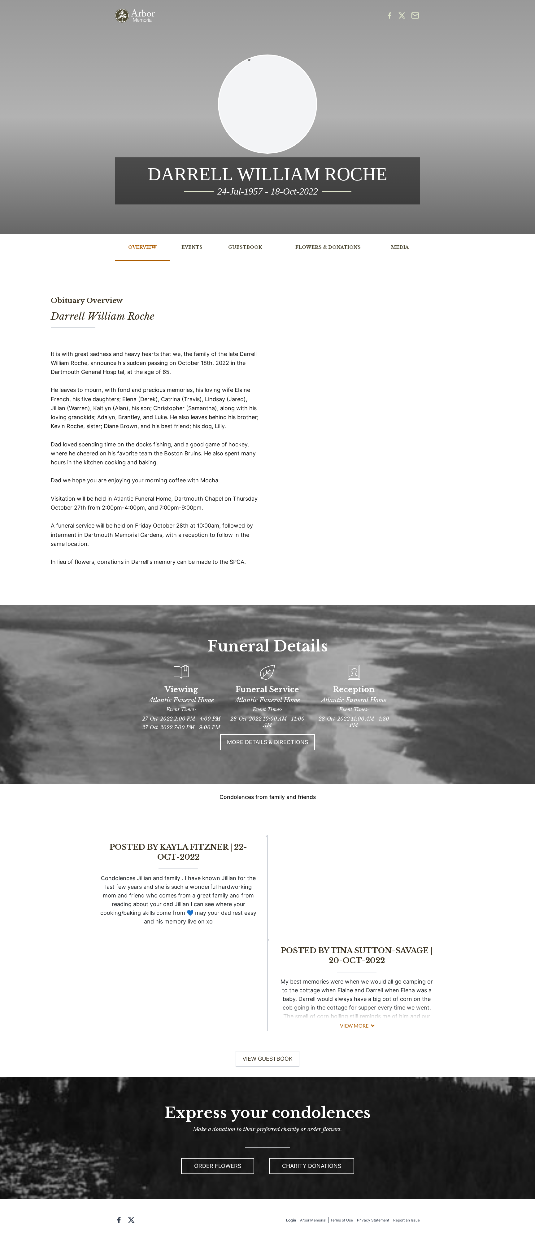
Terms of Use (341, 1220)
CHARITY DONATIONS (311, 1166)
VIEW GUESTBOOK (267, 1058)
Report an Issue (406, 1220)
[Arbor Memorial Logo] (135, 16)
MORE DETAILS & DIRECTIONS (267, 742)
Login (291, 1220)
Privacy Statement (373, 1220)
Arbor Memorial (313, 1220)
